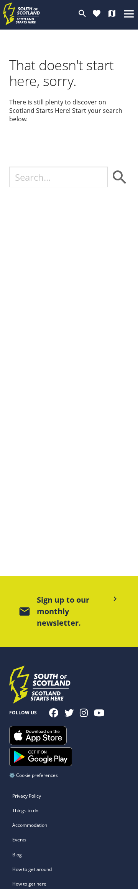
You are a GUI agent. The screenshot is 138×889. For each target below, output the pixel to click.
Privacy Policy (26, 796)
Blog (17, 854)
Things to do (25, 810)
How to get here (29, 884)
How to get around (32, 869)
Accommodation (29, 825)
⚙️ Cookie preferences (33, 775)
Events (19, 839)
